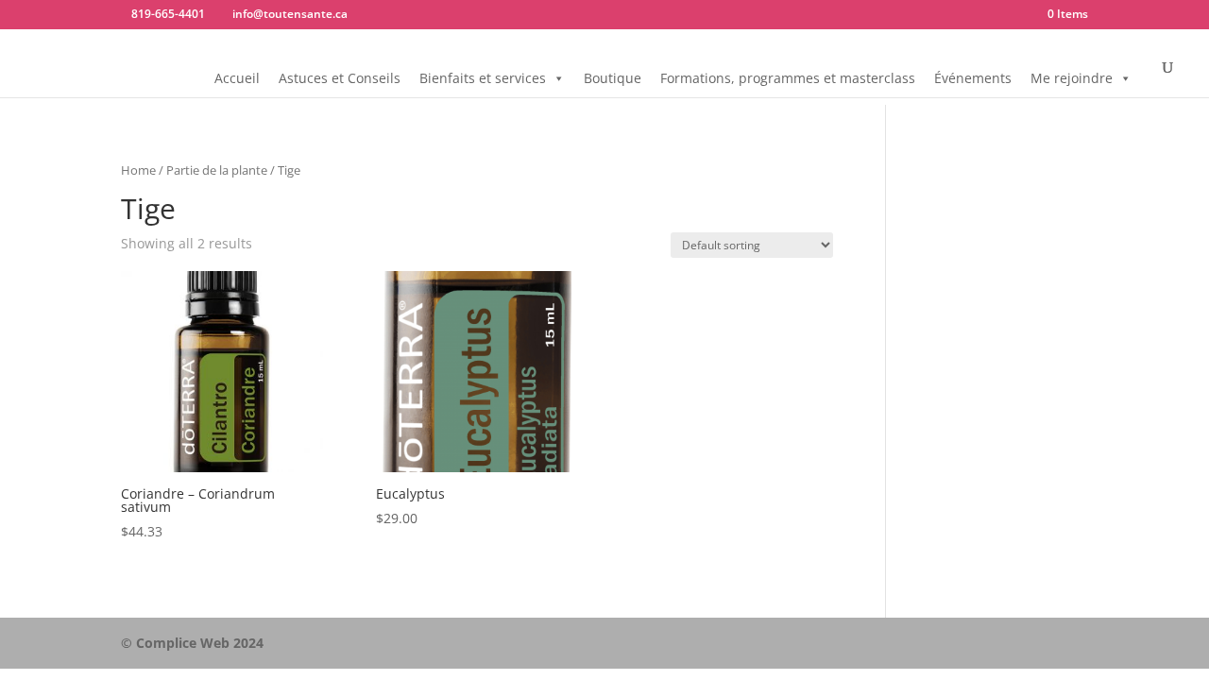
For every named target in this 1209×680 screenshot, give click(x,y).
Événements (973, 78)
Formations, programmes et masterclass (787, 78)
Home (138, 170)
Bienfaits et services (482, 78)
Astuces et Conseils (339, 78)
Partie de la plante (216, 170)
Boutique (612, 78)
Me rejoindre (1071, 78)
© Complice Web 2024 (192, 643)
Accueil (237, 78)
